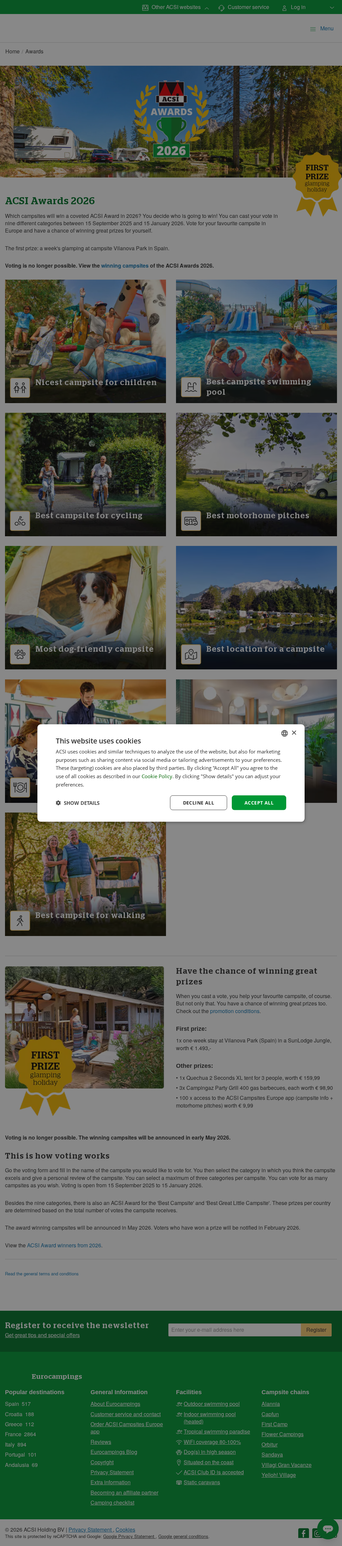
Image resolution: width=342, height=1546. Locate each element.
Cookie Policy (157, 776)
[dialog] (171, 773)
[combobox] (284, 733)
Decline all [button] (198, 802)
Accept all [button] (259, 802)
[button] (78, 803)
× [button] (293, 732)
